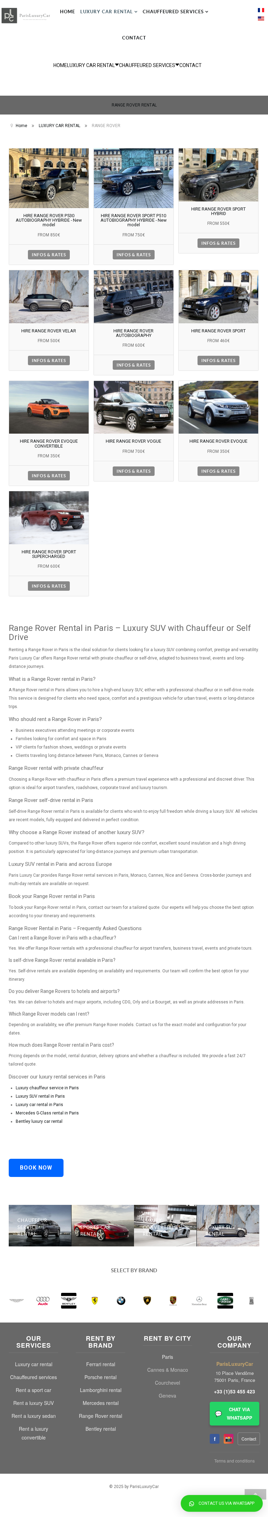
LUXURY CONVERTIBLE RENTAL (160, 1227)
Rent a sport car (33, 1389)
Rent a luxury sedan (34, 1415)
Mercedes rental (101, 1402)
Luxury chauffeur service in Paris (47, 1087)
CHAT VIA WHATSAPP (233, 1413)
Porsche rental (100, 1377)
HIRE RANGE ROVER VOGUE (133, 441)
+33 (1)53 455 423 (234, 1391)
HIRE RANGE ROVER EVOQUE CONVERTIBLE (49, 443)
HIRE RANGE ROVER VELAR (48, 330)
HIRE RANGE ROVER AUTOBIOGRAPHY (133, 333)
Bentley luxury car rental (39, 1121)
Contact (248, 1439)
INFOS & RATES (49, 254)
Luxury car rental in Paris (39, 1104)
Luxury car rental (33, 1364)
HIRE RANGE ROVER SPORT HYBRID (218, 211)
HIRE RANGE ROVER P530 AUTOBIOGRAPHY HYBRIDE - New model (49, 220)
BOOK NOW (36, 1167)
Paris (167, 1356)
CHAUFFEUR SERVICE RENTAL (32, 1227)
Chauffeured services (33, 1377)
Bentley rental (100, 1428)
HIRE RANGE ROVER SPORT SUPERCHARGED (49, 554)
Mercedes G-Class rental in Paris (47, 1113)
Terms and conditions (234, 1461)
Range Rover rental (100, 1415)
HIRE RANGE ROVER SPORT (218, 330)
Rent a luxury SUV (33, 1402)
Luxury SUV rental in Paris (40, 1096)
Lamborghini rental (100, 1389)
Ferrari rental (100, 1364)
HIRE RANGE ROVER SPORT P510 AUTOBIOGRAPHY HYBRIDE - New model (133, 220)
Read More (40, 1214)
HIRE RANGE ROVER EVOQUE (218, 441)
